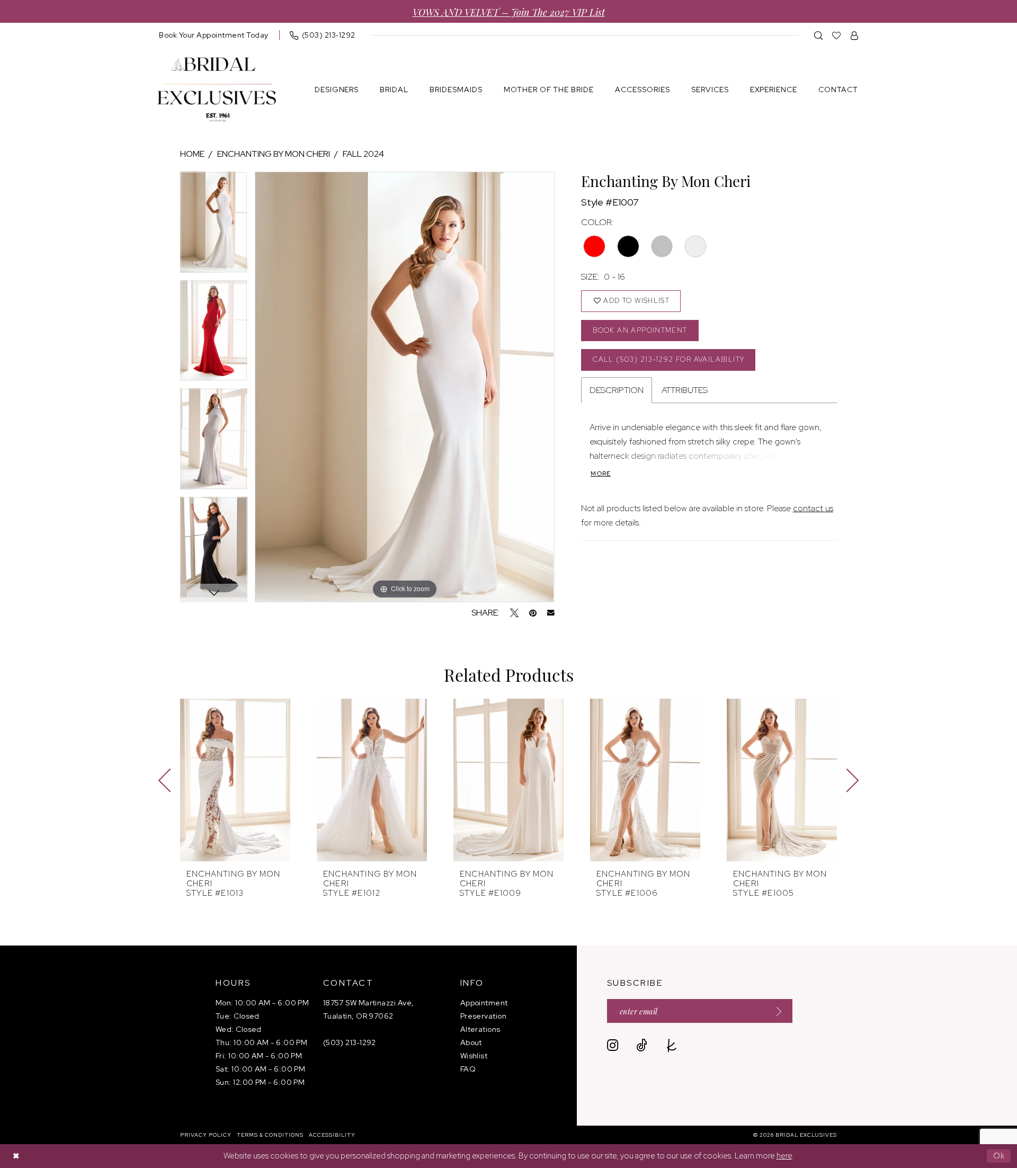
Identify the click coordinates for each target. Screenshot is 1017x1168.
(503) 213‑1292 (349, 1042)
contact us (813, 508)
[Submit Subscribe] (775, 1011)
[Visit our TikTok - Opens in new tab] (641, 1045)
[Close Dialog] (15, 1156)
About (471, 1042)
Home (192, 153)
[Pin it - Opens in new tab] (533, 613)
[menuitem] (213, 34)
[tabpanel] (213, 226)
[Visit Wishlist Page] (836, 35)
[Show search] (818, 35)
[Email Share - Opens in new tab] (551, 613)
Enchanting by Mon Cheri (273, 153)
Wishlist (474, 1055)
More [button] (601, 473)
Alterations (480, 1029)
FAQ (468, 1069)
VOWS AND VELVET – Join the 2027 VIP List (509, 11)
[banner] (216, 89)
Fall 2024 (363, 153)
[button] (854, 35)
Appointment (484, 1002)
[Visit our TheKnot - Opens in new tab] (672, 1045)
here (784, 1156)
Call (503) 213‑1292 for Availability (668, 359)
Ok (999, 1156)
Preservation (483, 1016)
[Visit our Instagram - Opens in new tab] (612, 1045)
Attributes (685, 390)
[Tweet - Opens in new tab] (514, 613)
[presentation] (235, 780)
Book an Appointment (640, 330)
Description (617, 390)
